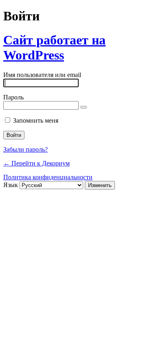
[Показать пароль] (83, 107)
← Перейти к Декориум (36, 163)
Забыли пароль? (25, 149)
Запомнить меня (35, 120)
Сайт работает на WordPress (54, 47)
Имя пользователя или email (42, 74)
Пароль (13, 97)
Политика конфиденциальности (48, 177)
